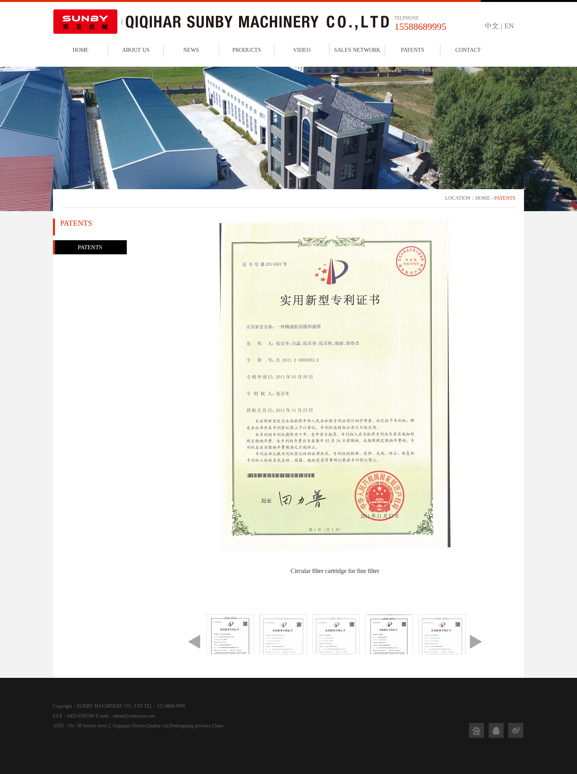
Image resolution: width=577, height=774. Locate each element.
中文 (492, 26)
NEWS (191, 50)
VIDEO (301, 50)
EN (509, 26)
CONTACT (468, 50)
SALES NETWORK (357, 50)
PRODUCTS (246, 50)
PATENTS (412, 50)
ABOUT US (136, 50)
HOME (81, 50)
